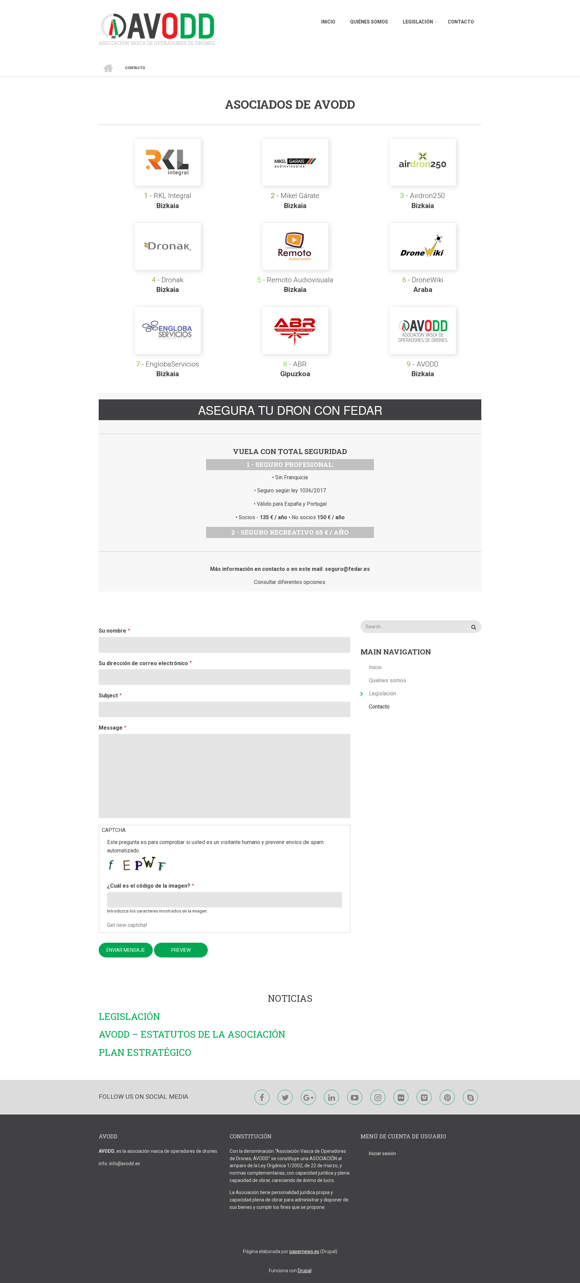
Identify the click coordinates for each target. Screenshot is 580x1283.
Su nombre (112, 631)
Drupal (304, 1270)
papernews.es (304, 1251)
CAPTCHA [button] (114, 830)
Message (111, 728)
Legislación (418, 21)
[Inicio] (157, 25)
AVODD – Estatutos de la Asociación (192, 1034)
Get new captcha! (127, 925)
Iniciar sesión (382, 1153)
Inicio (328, 21)
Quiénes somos (369, 21)
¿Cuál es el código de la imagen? (148, 886)
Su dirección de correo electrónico (143, 663)
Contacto (461, 21)
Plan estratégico (145, 1052)
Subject (108, 695)
